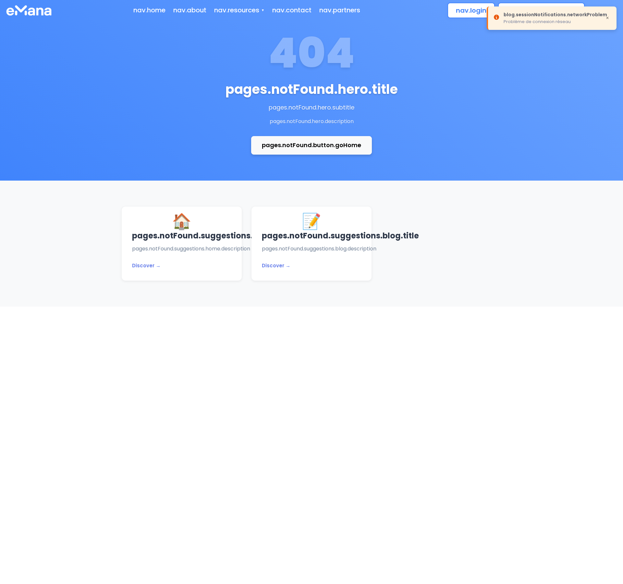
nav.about (189, 10)
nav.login (471, 10)
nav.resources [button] (236, 10)
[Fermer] (607, 17)
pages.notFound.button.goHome (311, 145)
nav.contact (292, 10)
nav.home (149, 10)
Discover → (146, 265)
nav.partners (339, 10)
